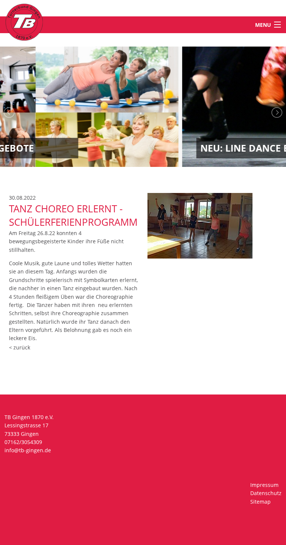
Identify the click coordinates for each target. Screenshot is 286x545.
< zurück (19, 347)
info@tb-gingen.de (27, 450)
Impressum (264, 484)
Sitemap (260, 501)
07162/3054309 (23, 442)
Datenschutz (266, 493)
